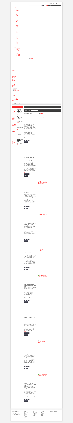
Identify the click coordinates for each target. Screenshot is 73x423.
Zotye (16, 46)
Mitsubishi (17, 33)
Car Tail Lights (18, 52)
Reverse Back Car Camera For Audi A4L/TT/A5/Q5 (19, 125)
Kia (16, 29)
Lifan (16, 31)
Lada (16, 30)
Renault (17, 38)
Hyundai (17, 27)
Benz (16, 13)
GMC (16, 24)
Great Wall (17, 25)
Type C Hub (17, 10)
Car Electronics (16, 47)
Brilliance (17, 15)
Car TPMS (17, 53)
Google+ (42, 415)
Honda (17, 26)
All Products (25, 414)
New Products (26, 412)
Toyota (17, 43)
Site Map (15, 89)
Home (25, 411)
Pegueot (17, 35)
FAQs (25, 417)
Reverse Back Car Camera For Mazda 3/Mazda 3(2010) (19, 110)
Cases (16, 8)
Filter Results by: (28, 110)
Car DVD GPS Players (17, 11)
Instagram (42, 413)
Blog (13, 100)
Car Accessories (18, 48)
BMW (16, 14)
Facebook (42, 411)
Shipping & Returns (35, 413)
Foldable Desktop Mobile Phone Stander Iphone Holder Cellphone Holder (29, 351)
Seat (16, 39)
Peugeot (17, 36)
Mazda (17, 32)
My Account (51, 3)
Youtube (42, 414)
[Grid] (59, 113)
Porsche (17, 37)
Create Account (16, 96)
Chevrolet (17, 18)
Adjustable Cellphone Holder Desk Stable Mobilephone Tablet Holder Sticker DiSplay (29, 192)
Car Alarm (17, 49)
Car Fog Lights (18, 50)
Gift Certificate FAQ (16, 90)
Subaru (17, 41)
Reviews (25, 415)
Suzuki (17, 42)
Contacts (25, 416)
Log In (53, 3)
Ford (16, 22)
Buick (16, 16)
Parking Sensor (18, 55)
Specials (14, 78)
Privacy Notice (16, 98)
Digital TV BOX (18, 54)
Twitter (42, 412)
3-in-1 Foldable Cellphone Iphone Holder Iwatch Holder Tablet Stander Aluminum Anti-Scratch (29, 158)
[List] (60, 113)
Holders (17, 9)
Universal (17, 44)
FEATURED (13, 77)
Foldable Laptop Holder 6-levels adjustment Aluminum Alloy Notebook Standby (30, 384)
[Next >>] (41, 113)
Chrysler (17, 19)
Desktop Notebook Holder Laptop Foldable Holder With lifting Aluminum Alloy (30, 285)
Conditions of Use (16, 99)
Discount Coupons (16, 91)
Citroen (17, 20)
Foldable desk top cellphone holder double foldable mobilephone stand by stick (30, 318)
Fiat (16, 21)
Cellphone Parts (16, 7)
